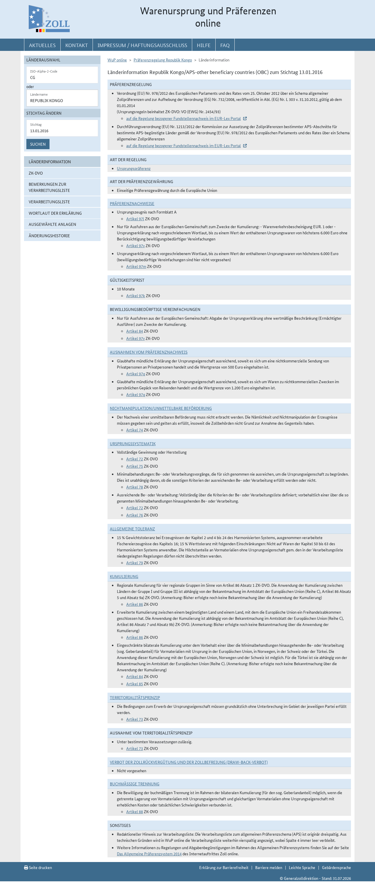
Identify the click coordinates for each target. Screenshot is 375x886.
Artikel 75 (134, 466)
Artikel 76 (134, 515)
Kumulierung (124, 576)
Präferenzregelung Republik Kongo (163, 60)
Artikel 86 (134, 604)
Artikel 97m (136, 266)
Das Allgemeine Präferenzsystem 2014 (149, 853)
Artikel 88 (134, 811)
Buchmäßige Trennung (134, 784)
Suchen (38, 144)
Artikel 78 (134, 487)
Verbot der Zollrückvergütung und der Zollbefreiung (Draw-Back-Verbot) (189, 762)
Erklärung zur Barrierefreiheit (223, 867)
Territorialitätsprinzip (135, 697)
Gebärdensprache (336, 867)
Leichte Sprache (302, 867)
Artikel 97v (135, 245)
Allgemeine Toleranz (132, 528)
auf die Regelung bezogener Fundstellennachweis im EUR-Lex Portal (183, 118)
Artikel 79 (134, 562)
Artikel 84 (134, 331)
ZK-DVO (36, 173)
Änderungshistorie (49, 235)
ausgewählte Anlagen (52, 224)
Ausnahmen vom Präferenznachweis (149, 352)
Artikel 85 (134, 684)
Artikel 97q (135, 373)
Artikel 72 (134, 459)
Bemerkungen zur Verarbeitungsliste (49, 187)
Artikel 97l (135, 218)
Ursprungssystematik (133, 443)
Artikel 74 (134, 430)
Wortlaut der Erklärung (55, 213)
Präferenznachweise (132, 203)
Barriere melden (268, 867)
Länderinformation (50, 161)
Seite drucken (40, 867)
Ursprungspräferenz (134, 168)
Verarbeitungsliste (49, 201)
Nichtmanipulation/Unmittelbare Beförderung (161, 408)
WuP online (117, 60)
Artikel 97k (135, 295)
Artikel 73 (134, 719)
